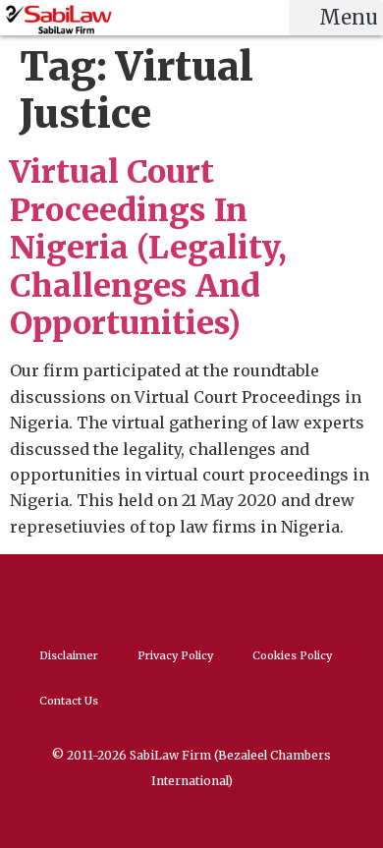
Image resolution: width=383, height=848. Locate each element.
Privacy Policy (175, 655)
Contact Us (68, 700)
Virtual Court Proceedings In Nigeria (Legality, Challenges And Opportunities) (148, 247)
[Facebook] (170, 593)
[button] (336, 17)
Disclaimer (68, 655)
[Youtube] (258, 593)
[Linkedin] (125, 593)
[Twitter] (214, 593)
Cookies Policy (292, 655)
